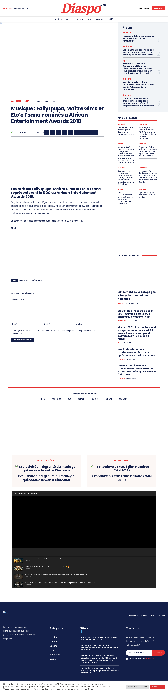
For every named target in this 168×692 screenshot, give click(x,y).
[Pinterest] (71, 132)
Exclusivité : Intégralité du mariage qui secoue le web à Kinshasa (46, 478)
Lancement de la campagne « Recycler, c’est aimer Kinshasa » (138, 38)
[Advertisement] (57, 157)
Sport (126, 60)
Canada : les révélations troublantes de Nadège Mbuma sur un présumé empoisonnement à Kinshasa (138, 102)
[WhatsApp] (58, 132)
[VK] (95, 132)
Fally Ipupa (24, 280)
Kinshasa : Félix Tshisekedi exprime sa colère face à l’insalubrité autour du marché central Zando (148, 176)
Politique (127, 46)
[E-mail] (89, 132)
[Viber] (64, 132)
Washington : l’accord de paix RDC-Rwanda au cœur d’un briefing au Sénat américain (138, 52)
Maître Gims (37, 280)
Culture (16, 101)
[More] (101, 132)
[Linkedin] (77, 132)
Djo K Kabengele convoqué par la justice (147, 194)
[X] (52, 132)
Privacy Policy (149, 659)
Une (27, 101)
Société (127, 33)
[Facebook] (46, 132)
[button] (21, 8)
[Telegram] (83, 132)
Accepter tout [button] (157, 687)
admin (23, 132)
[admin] (13, 132)
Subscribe (158, 652)
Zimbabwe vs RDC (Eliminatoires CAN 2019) (122, 478)
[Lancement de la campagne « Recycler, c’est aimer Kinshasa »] (137, 274)
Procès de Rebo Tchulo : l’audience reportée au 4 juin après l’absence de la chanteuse (138, 86)
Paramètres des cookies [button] (137, 687)
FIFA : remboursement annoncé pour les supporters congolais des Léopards (126, 198)
